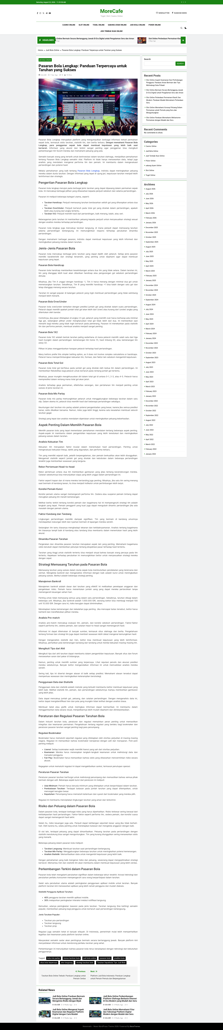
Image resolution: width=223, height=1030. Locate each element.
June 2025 (150, 256)
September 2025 (152, 242)
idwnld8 (43, 75)
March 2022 (150, 444)
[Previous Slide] (181, 2)
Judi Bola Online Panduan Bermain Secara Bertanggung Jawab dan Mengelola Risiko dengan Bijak (68, 998)
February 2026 (151, 218)
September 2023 (152, 358)
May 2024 (149, 319)
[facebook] (37, 13)
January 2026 (151, 223)
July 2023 (149, 367)
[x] (43, 13)
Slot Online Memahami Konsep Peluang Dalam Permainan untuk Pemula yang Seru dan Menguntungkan (146, 2)
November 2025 (152, 232)
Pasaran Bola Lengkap (89, 171)
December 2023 (152, 343)
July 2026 (149, 194)
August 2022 (150, 420)
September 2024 (152, 300)
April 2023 (149, 382)
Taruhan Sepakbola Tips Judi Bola (111, 962)
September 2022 (152, 415)
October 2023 (151, 353)
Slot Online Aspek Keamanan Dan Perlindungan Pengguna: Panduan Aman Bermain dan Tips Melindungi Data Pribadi (164, 82)
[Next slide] (185, 2)
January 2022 (151, 454)
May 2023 (149, 377)
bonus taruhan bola (72, 958)
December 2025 (152, 227)
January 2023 (151, 396)
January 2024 (151, 338)
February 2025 (151, 276)
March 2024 (150, 329)
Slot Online (84, 25)
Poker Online (155, 25)
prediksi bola (119, 958)
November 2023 (152, 348)
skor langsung (67, 962)
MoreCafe (111, 11)
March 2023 (150, 386)
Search (147, 59)
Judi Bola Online (137, 25)
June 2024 (150, 314)
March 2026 (150, 213)
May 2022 (149, 435)
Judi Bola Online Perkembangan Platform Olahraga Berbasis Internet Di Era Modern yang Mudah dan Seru (120, 998)
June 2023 (150, 372)
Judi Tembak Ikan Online (111, 31)
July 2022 (149, 425)
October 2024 (151, 295)
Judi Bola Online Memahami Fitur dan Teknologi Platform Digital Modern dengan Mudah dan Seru (118, 1011)
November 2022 (152, 406)
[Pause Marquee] (183, 40)
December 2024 (152, 285)
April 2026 (149, 208)
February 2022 (151, 449)
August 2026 (150, 189)
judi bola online (89, 958)
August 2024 (150, 305)
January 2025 (151, 280)
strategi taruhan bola (84, 962)
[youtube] (50, 13)
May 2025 (149, 261)
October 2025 (151, 237)
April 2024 (149, 324)
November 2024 (152, 290)
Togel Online (98, 25)
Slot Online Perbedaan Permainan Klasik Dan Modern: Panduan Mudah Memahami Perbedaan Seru (145, 38)
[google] (46, 13)
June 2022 (150, 430)
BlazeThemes (135, 1026)
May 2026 (149, 203)
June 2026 (150, 199)
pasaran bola (105, 958)
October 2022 (151, 411)
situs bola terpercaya (48, 962)
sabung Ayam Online (117, 25)
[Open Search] (181, 28)
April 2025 (149, 266)
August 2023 (150, 362)
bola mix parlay (53, 958)
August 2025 (150, 247)
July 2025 (149, 252)
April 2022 (149, 439)
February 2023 (151, 391)
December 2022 (152, 401)
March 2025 (150, 271)
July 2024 (149, 309)
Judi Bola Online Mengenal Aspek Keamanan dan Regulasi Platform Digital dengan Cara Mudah (68, 1011)
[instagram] (40, 13)
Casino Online (68, 25)
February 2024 (151, 333)
